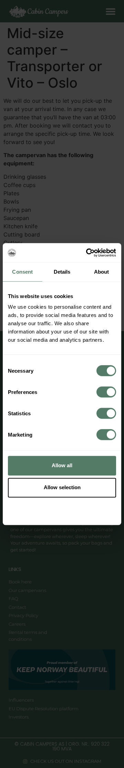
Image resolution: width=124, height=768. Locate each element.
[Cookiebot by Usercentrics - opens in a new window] (87, 252)
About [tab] (101, 272)
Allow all (62, 465)
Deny (62, 509)
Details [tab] (62, 272)
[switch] (106, 391)
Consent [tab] (22, 272)
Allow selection (62, 487)
